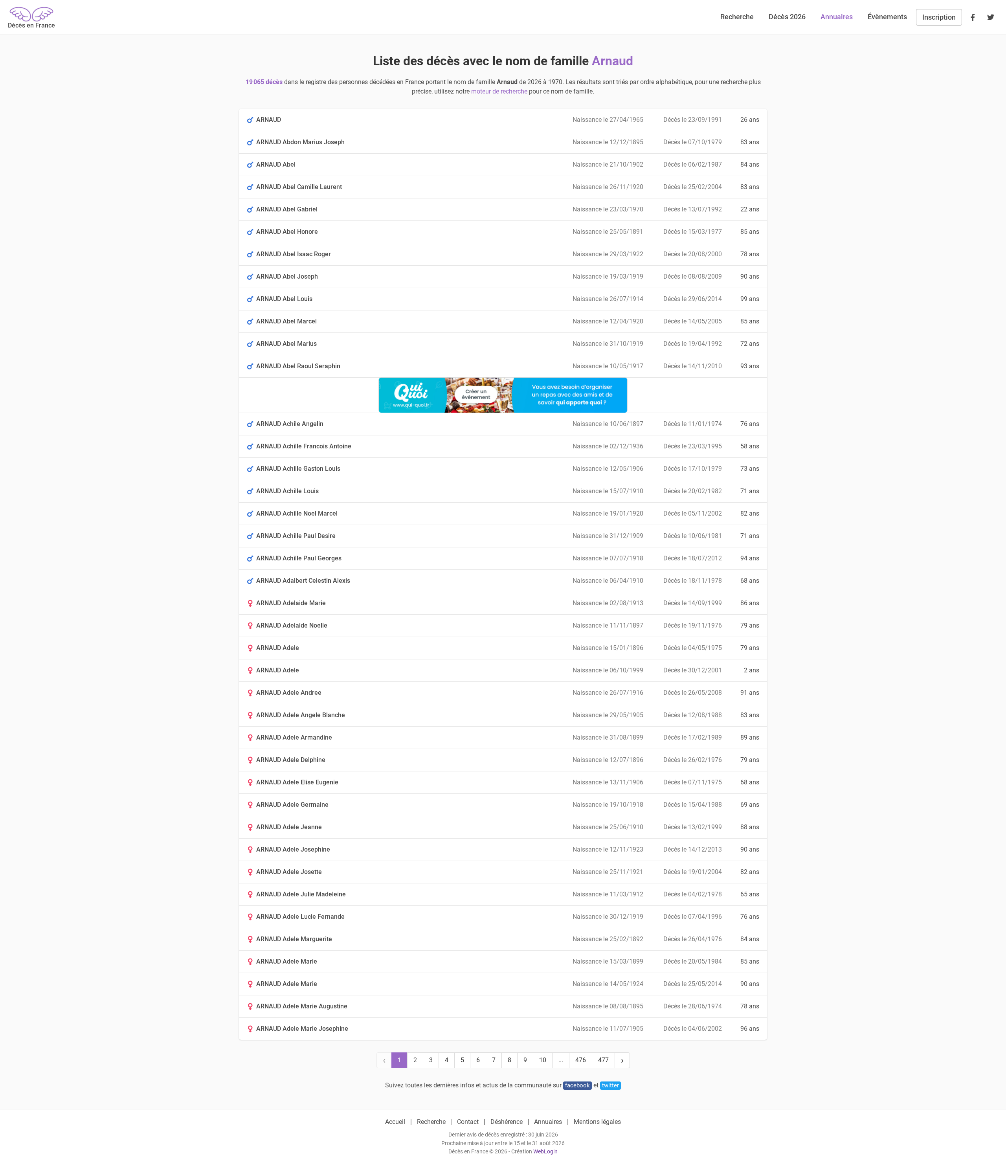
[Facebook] (972, 17)
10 (542, 1060)
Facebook (577, 1085)
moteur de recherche (499, 91)
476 (580, 1060)
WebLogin (545, 1151)
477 (603, 1060)
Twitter (610, 1085)
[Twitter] (990, 17)
